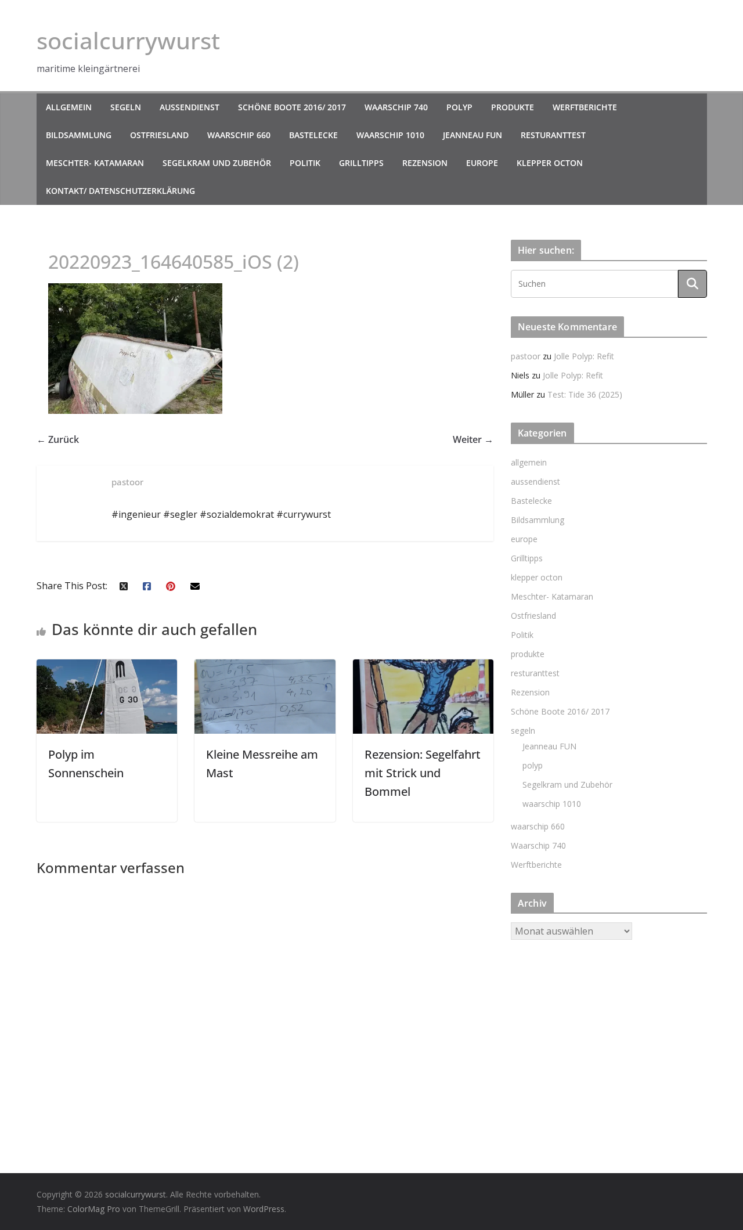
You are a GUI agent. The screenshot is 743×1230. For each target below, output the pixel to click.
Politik (305, 162)
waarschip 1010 (390, 134)
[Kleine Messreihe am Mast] (265, 667)
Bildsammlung (78, 134)
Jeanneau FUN (472, 134)
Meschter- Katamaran (95, 162)
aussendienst (189, 107)
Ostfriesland (159, 134)
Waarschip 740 (396, 107)
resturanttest (553, 134)
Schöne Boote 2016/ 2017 (292, 107)
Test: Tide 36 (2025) (584, 394)
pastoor (525, 356)
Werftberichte (585, 107)
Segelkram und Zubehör (217, 162)
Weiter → (473, 439)
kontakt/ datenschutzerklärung (120, 190)
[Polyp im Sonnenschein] (107, 667)
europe (482, 162)
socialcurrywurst (128, 40)
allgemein (69, 107)
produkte (512, 107)
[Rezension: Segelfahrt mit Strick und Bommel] (423, 667)
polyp (459, 107)
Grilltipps (361, 162)
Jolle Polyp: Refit (584, 356)
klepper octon (550, 162)
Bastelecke (313, 134)
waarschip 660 (238, 134)
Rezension (425, 162)
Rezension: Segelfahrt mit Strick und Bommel (423, 772)
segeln (125, 107)
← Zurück (58, 439)
